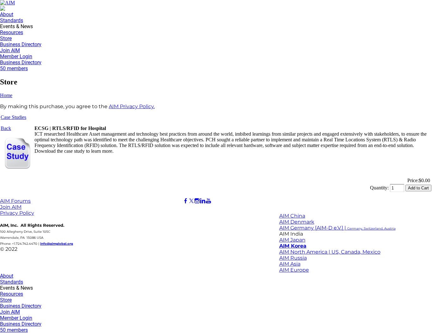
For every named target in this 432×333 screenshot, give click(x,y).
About (6, 14)
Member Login (16, 56)
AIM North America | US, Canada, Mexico (329, 252)
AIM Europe (294, 270)
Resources (11, 32)
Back (6, 128)
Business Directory (20, 44)
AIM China (292, 216)
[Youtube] (208, 201)
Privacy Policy (17, 213)
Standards (11, 20)
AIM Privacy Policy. (132, 106)
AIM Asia (289, 264)
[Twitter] (191, 201)
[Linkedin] (202, 201)
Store (6, 38)
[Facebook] (185, 201)
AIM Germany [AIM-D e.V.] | (337, 228)
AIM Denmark (296, 222)
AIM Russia (293, 258)
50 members (14, 68)
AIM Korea (292, 246)
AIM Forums (15, 201)
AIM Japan (292, 240)
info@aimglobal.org (56, 244)
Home (6, 95)
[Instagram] (197, 201)
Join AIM (10, 50)
